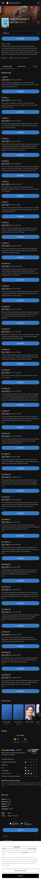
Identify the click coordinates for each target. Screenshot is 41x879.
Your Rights (25, 852)
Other (9, 799)
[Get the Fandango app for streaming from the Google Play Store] (26, 824)
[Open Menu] (2, 3)
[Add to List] (38, 22)
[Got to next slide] (39, 714)
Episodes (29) (7, 66)
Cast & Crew (21, 66)
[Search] (38, 3)
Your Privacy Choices (20, 871)
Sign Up (20, 830)
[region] (20, 860)
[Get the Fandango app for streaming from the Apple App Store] (14, 824)
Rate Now (25, 742)
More (3, 422)
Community (16, 742)
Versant (17, 846)
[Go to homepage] (13, 3)
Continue (20, 876)
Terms (4, 848)
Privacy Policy (32, 848)
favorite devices (23, 58)
